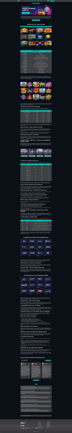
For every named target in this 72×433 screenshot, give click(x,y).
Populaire (24, 26)
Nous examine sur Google (48, 360)
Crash (39, 26)
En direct (32, 26)
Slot (47, 26)
